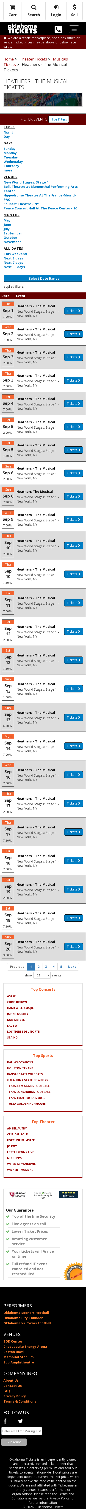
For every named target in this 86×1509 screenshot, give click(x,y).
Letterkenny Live (20, 1152)
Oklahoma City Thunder (23, 1318)
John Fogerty (17, 1014)
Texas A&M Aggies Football (28, 1086)
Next (72, 966)
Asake (11, 996)
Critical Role (17, 1134)
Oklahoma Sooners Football (26, 1312)
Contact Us (12, 1385)
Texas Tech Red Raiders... (26, 1098)
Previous (17, 966)
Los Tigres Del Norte (23, 1032)
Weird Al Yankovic (21, 1164)
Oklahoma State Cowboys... (29, 1080)
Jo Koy (12, 1146)
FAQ (6, 1391)
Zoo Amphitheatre (18, 1362)
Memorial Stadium (18, 1357)
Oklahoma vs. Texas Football (27, 1323)
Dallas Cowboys (20, 1062)
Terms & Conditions (19, 1401)
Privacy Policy (14, 1396)
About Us (11, 1380)
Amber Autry (17, 1128)
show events (43, 975)
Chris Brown (17, 1002)
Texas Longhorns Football (28, 1092)
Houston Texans (20, 1068)
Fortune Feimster (21, 1140)
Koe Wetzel (16, 1020)
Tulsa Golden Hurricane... (27, 1104)
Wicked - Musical (20, 1170)
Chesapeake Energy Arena (25, 1346)
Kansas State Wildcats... (26, 1074)
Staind (12, 1037)
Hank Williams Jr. (20, 1008)
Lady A (12, 1026)
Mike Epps (14, 1158)
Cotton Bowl (13, 1352)
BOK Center (12, 1341)
